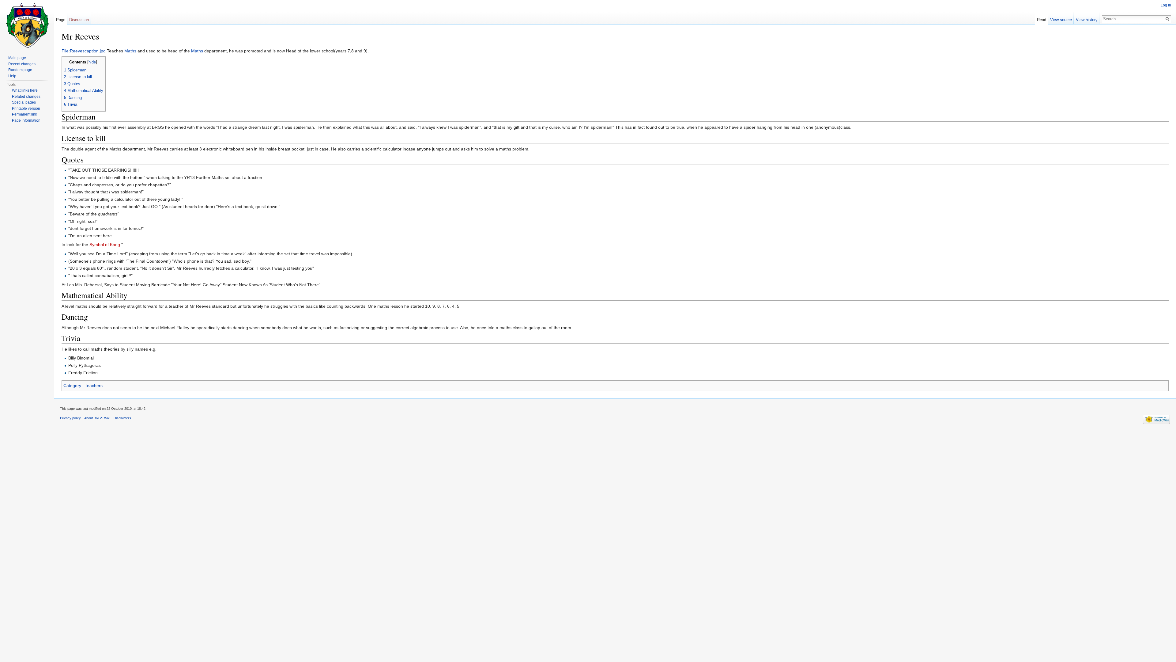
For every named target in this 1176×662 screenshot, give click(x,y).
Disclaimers (122, 418)
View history (1087, 19)
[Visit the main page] (26, 24)
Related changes (26, 96)
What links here (25, 90)
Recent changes (22, 64)
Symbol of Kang (104, 244)
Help (12, 76)
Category (72, 385)
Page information (26, 120)
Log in (1166, 5)
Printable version (26, 108)
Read (1041, 19)
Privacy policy (70, 418)
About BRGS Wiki (97, 418)
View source (1061, 19)
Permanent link (24, 114)
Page (60, 19)
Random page (20, 70)
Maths (130, 50)
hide (92, 62)
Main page (17, 58)
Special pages (24, 102)
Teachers (94, 385)
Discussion (79, 19)
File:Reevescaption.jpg (84, 50)
